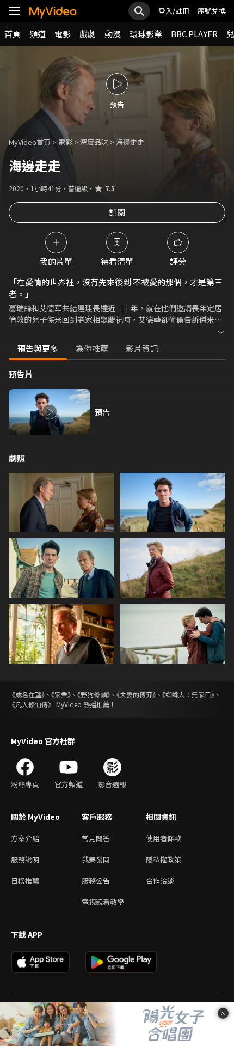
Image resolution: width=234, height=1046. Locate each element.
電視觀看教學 (103, 902)
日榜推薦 (25, 880)
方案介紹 (25, 838)
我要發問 (96, 859)
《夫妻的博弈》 (136, 694)
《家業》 (61, 694)
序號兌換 (212, 10)
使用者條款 (163, 838)
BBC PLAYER (194, 33)
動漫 (112, 33)
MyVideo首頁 (30, 142)
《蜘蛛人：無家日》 (188, 694)
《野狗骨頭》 (93, 694)
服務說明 (25, 859)
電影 (62, 33)
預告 (102, 411)
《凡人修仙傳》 (31, 704)
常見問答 (96, 838)
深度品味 (94, 142)
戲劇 (87, 33)
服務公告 (96, 880)
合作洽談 (160, 880)
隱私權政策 (163, 859)
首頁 (12, 33)
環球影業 (146, 33)
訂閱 (117, 212)
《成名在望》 (27, 694)
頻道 (37, 33)
